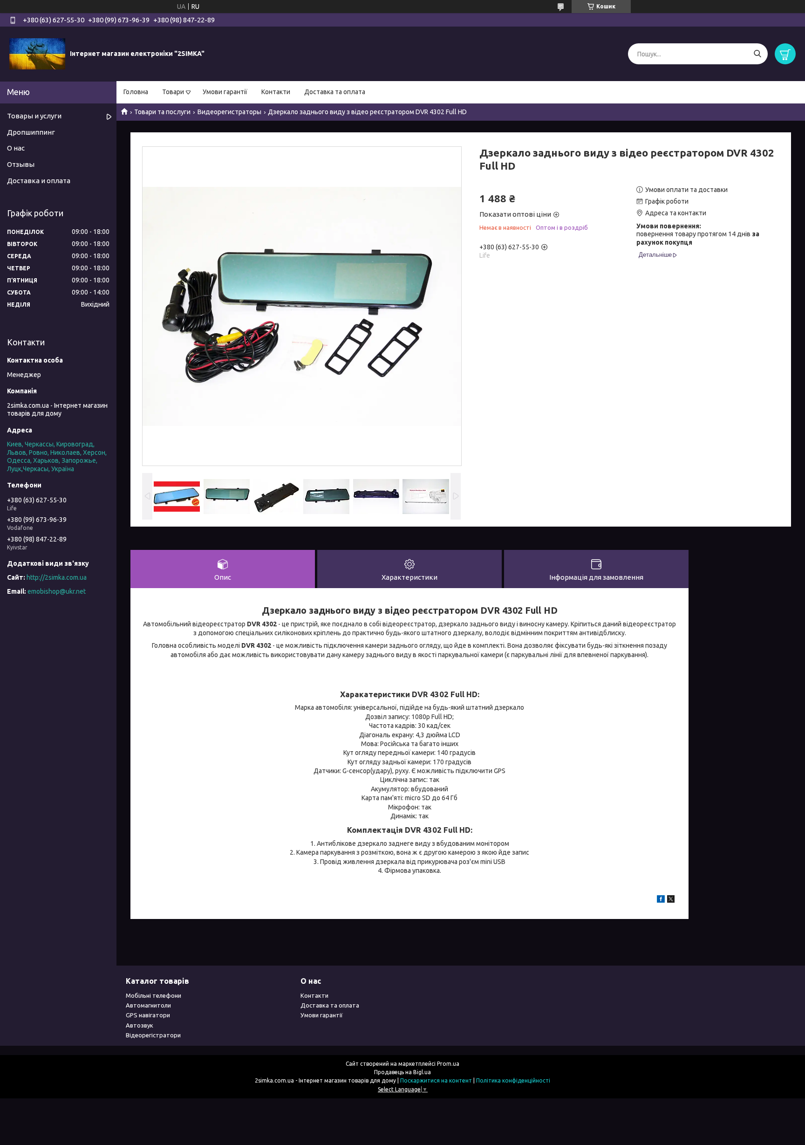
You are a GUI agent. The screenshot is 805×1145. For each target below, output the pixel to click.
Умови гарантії (225, 92)
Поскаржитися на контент (436, 1080)
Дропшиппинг (31, 132)
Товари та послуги (162, 112)
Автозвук (139, 1025)
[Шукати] (757, 53)
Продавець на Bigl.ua (402, 1072)
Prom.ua (448, 1064)
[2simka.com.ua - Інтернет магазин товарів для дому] (37, 53)
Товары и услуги (34, 116)
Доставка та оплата (334, 92)
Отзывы (20, 164)
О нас (16, 148)
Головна (135, 92)
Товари (173, 92)
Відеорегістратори (153, 1035)
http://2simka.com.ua (57, 577)
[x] (671, 900)
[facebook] (661, 900)
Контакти (275, 92)
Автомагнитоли (148, 1005)
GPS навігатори (148, 1015)
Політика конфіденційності (513, 1080)
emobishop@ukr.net (56, 591)
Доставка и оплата (38, 181)
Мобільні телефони (153, 995)
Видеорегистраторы (229, 112)
